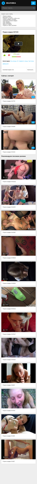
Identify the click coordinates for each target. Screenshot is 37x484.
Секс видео (6, 21)
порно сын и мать (7, 14)
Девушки (6, 63)
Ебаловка (11, 3)
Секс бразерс (7, 23)
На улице (13, 61)
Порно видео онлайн (9, 19)
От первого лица (22, 61)
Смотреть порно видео (10, 20)
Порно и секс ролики (9, 25)
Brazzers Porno (7, 17)
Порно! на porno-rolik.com (11, 18)
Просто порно (7, 24)
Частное (31, 61)
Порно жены (7, 16)
